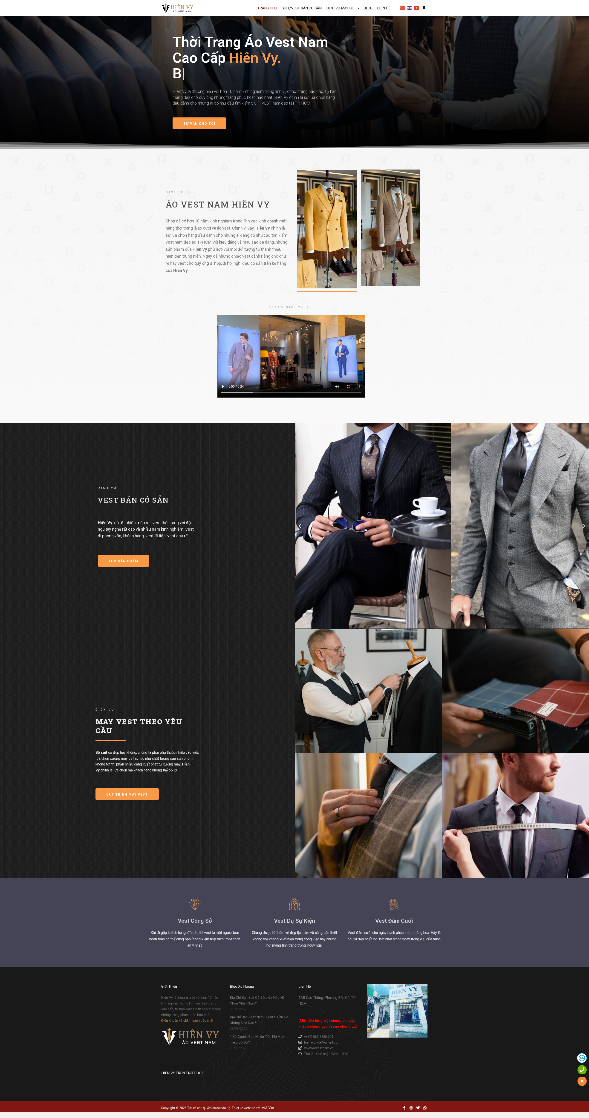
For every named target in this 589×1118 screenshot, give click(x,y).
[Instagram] (411, 1108)
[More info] (424, 8)
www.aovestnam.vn (318, 1048)
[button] (300, 526)
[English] (410, 8)
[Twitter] (418, 1108)
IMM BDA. (268, 1108)
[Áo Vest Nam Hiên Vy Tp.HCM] (177, 8)
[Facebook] (404, 1108)
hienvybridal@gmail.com (322, 1042)
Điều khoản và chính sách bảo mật (187, 1020)
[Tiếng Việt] (417, 8)
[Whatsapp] (425, 1108)
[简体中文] (403, 8)
